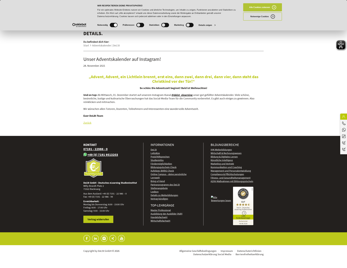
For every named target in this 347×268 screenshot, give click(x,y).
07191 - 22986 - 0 (95, 149)
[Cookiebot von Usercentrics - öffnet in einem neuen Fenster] (79, 25)
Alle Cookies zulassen (259, 7)
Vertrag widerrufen (98, 219)
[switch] (140, 25)
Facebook (86, 238)
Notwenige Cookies (259, 16)
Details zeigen (205, 25)
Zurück (87, 122)
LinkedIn (95, 238)
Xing (112, 238)
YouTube (121, 238)
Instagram (104, 238)
